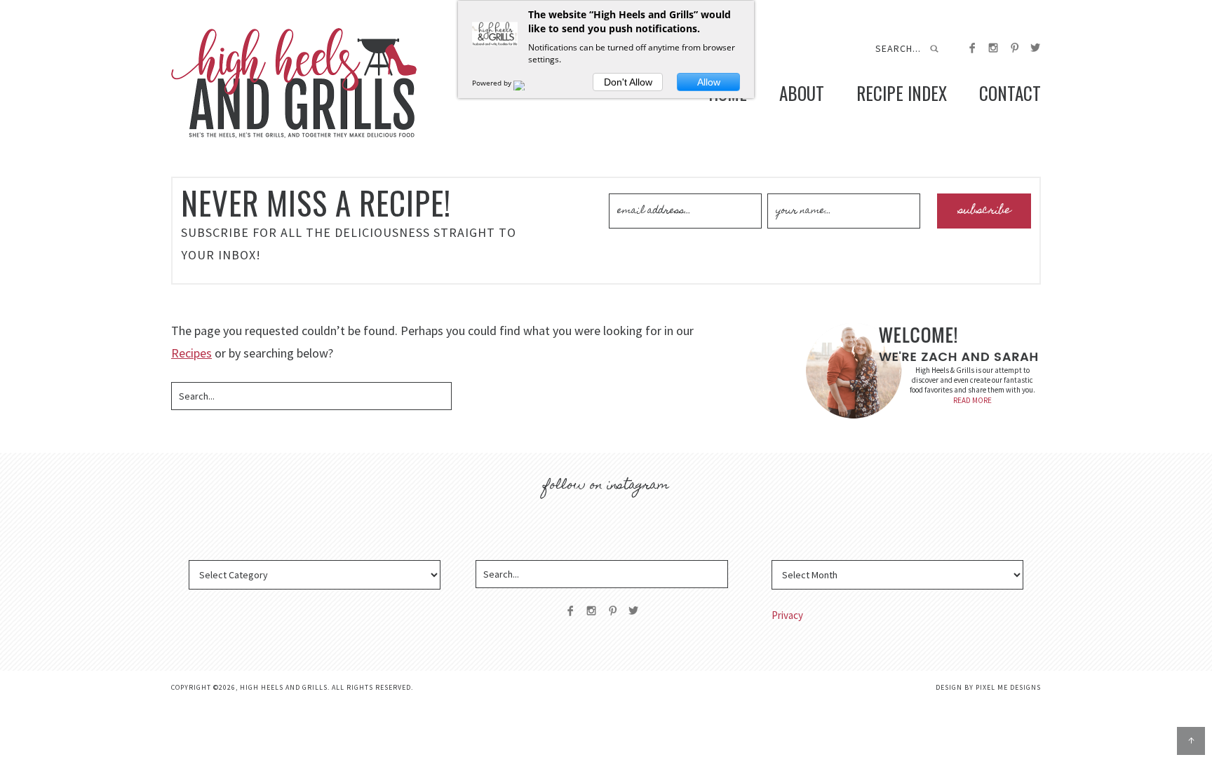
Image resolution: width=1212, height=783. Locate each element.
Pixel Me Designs (1008, 687)
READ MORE (972, 400)
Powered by (492, 83)
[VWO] (527, 83)
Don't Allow (628, 82)
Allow (708, 82)
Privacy (787, 615)
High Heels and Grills (294, 83)
